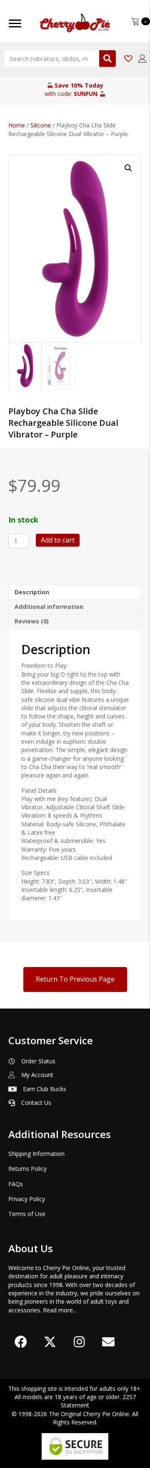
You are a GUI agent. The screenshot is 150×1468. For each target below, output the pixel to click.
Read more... (60, 1310)
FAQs (15, 1184)
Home (16, 125)
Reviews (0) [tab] (32, 621)
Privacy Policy (26, 1199)
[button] (128, 168)
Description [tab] (32, 592)
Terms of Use (26, 1214)
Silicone (40, 125)
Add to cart (58, 540)
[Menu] (15, 24)
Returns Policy (27, 1168)
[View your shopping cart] (136, 20)
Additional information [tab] (49, 607)
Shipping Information (36, 1154)
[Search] (107, 58)
